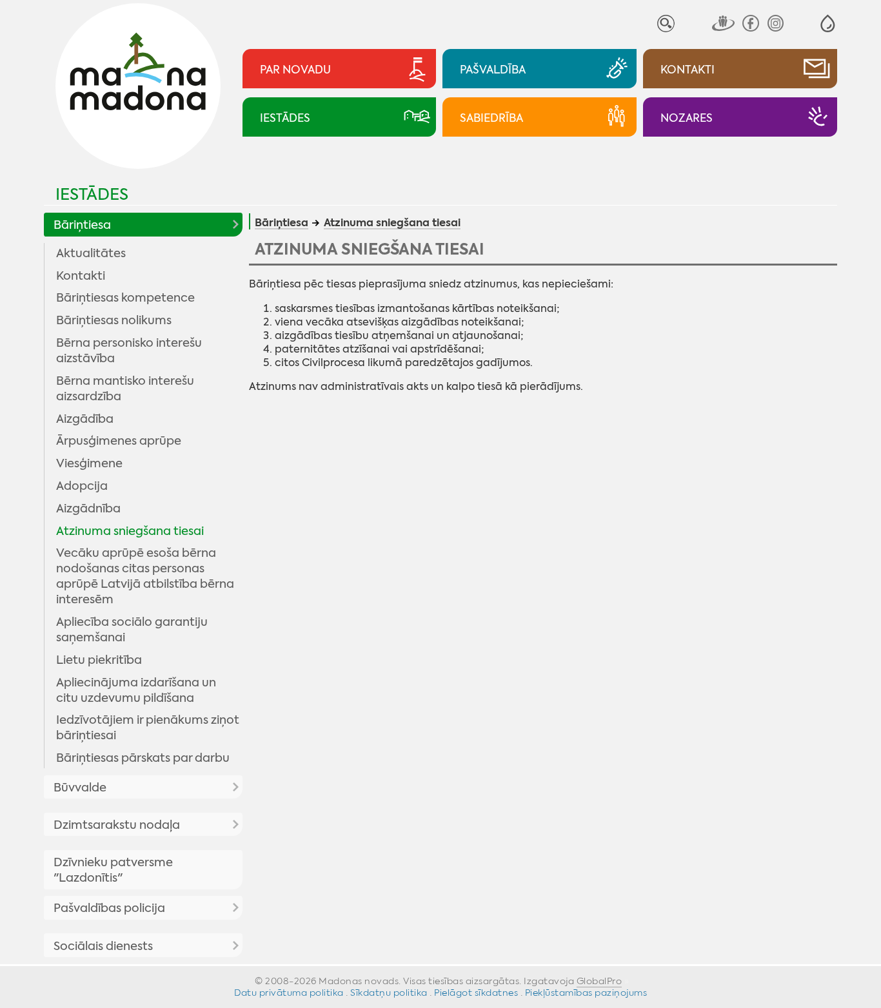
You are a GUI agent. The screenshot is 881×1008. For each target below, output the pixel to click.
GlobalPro (599, 981)
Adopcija (82, 486)
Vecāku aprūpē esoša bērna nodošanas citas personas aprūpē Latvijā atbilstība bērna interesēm (145, 576)
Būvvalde (80, 787)
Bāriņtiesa (82, 225)
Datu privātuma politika (289, 992)
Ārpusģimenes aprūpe (118, 441)
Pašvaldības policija (109, 908)
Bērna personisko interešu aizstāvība (129, 350)
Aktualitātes (91, 253)
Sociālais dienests (103, 946)
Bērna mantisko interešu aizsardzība (125, 388)
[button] (827, 23)
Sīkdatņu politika (389, 992)
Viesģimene (89, 463)
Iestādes (91, 194)
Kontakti (80, 276)
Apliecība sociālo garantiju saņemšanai (132, 629)
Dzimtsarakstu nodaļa (117, 825)
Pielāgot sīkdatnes (476, 992)
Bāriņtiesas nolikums (114, 320)
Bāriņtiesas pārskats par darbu (143, 758)
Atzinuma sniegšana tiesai (130, 531)
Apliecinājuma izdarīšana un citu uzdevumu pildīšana (136, 690)
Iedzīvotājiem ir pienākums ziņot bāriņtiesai (147, 727)
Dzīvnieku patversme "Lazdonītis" (113, 870)
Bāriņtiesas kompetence (125, 297)
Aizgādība (85, 419)
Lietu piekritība (99, 660)
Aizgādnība (88, 508)
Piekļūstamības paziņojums (586, 992)
